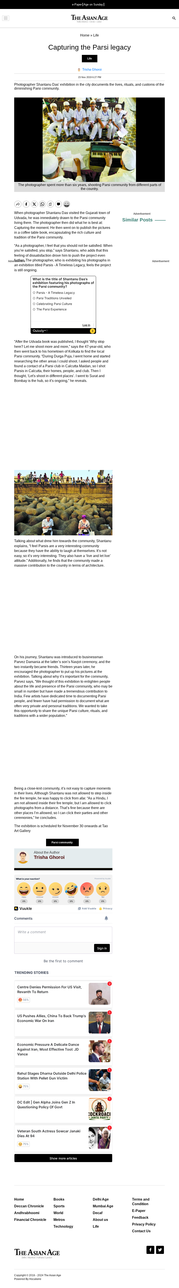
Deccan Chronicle (29, 1206)
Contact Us (141, 1231)
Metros (59, 1220)
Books (58, 1199)
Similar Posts (137, 220)
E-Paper (138, 1211)
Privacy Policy (144, 1224)
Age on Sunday (93, 4)
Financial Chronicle (30, 1220)
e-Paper (77, 4)
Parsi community (62, 842)
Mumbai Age (103, 1206)
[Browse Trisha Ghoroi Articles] (22, 857)
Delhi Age (101, 1199)
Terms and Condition (141, 1201)
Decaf (97, 1213)
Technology (63, 1226)
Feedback (140, 1217)
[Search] (174, 18)
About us (100, 1220)
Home (19, 1199)
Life (89, 58)
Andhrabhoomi (26, 1213)
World (58, 1213)
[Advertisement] (63, 427)
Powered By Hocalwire (27, 1279)
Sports (59, 1206)
